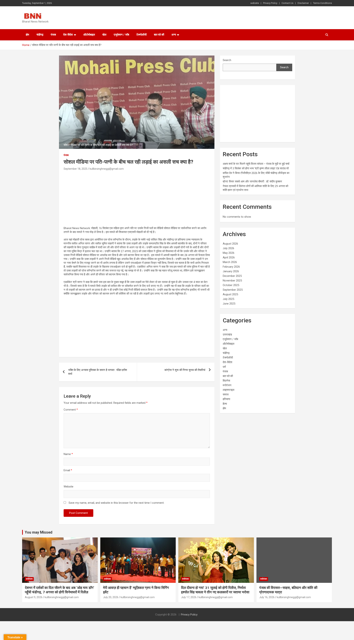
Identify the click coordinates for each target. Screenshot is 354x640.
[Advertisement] (137, 199)
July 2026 (228, 248)
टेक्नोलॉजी (141, 34)
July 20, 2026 (110, 597)
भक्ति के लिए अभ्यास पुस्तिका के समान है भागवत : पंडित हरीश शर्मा (97, 372)
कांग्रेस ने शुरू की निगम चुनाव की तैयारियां (184, 370)
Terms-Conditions (322, 3)
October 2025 (231, 285)
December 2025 (232, 276)
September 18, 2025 (75, 168)
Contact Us (287, 3)
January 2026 (231, 271)
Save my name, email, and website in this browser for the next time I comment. (116, 502)
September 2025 (233, 289)
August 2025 (230, 294)
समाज (226, 394)
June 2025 (229, 303)
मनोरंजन (227, 385)
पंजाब (53, 34)
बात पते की (159, 34)
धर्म (224, 367)
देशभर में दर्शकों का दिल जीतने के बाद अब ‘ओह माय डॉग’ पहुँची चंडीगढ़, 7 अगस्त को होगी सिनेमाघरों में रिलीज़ (59, 590)
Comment (71, 409)
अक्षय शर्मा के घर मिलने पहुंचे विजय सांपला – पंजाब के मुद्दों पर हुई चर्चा (256, 163)
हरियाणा (226, 399)
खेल (104, 34)
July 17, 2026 (188, 597)
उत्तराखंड (227, 334)
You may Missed (38, 532)
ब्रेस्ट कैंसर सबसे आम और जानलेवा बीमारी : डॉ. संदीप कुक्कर (252, 181)
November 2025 (232, 280)
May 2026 (228, 253)
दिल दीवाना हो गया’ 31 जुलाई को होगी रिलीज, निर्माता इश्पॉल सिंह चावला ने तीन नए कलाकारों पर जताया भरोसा (215, 590)
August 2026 (230, 243)
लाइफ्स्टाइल (228, 390)
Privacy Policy (270, 3)
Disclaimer (303, 3)
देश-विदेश (68, 34)
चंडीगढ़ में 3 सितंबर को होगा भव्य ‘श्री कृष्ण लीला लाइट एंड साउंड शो (256, 168)
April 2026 (229, 257)
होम (27, 34)
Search (227, 60)
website (254, 3)
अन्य (173, 34)
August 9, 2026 (33, 597)
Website (68, 486)
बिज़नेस (226, 380)
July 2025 (228, 299)
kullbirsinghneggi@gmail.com (107, 168)
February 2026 (231, 266)
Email (68, 470)
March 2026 (230, 262)
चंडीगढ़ (40, 34)
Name (68, 454)
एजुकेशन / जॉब (121, 34)
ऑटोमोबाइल (89, 34)
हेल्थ (225, 403)
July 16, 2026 (267, 597)
